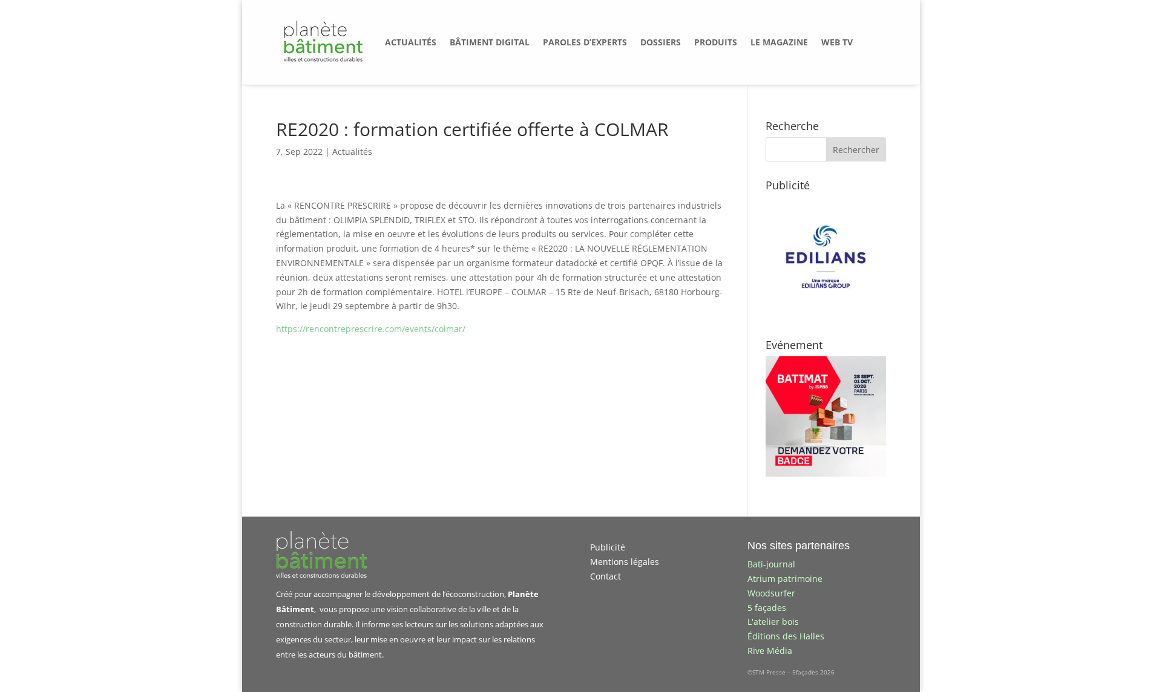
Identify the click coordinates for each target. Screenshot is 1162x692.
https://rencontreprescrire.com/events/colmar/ (370, 329)
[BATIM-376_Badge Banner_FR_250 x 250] (826, 473)
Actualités (352, 151)
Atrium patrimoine (784, 578)
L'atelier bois (773, 621)
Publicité (607, 547)
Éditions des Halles (785, 636)
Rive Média (769, 650)
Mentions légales (624, 561)
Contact (605, 576)
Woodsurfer (771, 593)
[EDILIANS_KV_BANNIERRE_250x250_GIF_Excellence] (826, 313)
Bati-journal (771, 564)
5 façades (766, 607)
